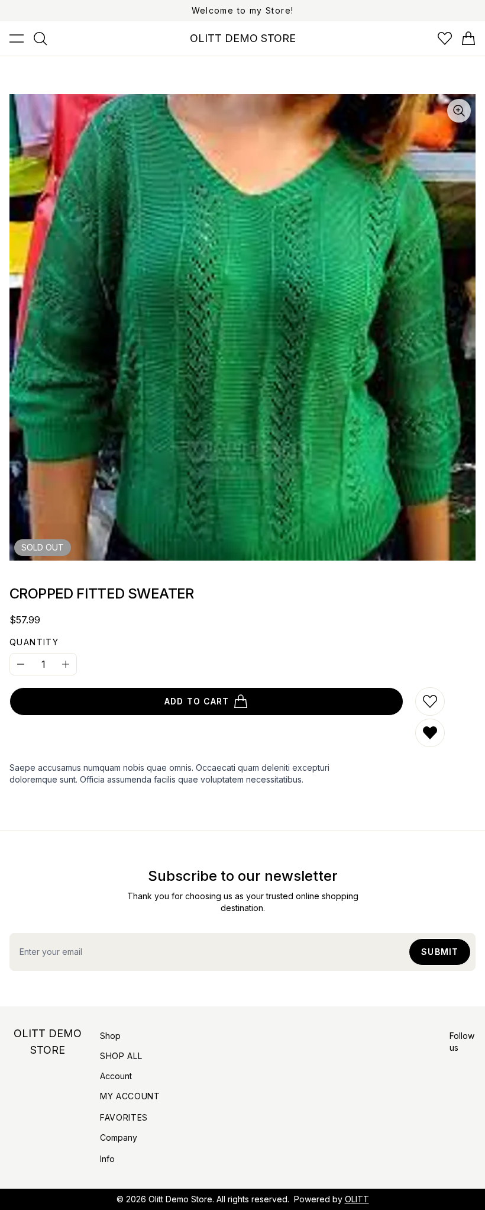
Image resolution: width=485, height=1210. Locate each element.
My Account (130, 1096)
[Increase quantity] (65, 664)
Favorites (124, 1117)
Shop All (121, 1056)
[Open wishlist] (445, 38)
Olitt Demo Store (180, 1199)
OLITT (357, 1199)
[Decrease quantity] (20, 664)
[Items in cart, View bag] (468, 38)
